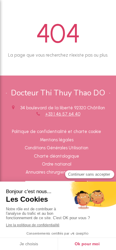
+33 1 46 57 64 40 (62, 114)
